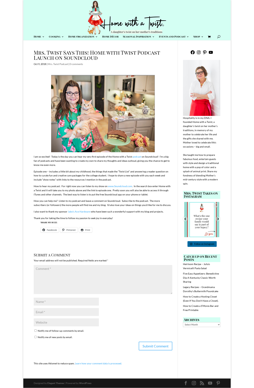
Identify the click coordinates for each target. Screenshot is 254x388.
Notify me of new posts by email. (55, 337)
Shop (196, 36)
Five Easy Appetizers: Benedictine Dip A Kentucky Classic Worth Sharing (201, 277)
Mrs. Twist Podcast (58, 64)
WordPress (85, 383)
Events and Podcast (172, 36)
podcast (137, 156)
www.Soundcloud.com (120, 186)
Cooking (54, 36)
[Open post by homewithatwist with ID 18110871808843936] (201, 219)
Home (37, 36)
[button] (185, 218)
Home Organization (81, 36)
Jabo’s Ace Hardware (79, 211)
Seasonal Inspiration (137, 36)
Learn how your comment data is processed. (98, 363)
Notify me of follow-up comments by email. (61, 330)
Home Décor (110, 36)
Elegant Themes (55, 383)
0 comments (76, 64)
